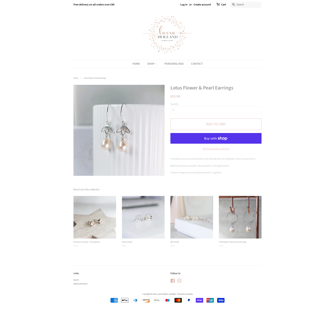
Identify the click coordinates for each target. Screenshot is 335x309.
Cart (223, 5)
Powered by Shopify (185, 294)
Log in (183, 5)
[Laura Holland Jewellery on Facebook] (172, 282)
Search (76, 280)
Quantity (174, 104)
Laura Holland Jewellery (166, 294)
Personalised (174, 64)
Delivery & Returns (80, 283)
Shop (151, 64)
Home (136, 64)
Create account (202, 5)
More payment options (216, 149)
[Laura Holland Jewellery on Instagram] (179, 282)
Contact (197, 64)
